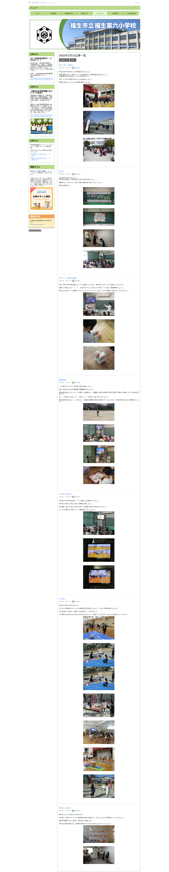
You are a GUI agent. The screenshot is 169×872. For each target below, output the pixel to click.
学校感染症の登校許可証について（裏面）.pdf (40, 159)
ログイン (137, 2)
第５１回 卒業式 (66, 65)
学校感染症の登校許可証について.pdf (39, 155)
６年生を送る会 (65, 494)
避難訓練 (62, 379)
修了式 (61, 171)
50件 (72, 60)
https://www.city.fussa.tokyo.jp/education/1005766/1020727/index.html (41, 115)
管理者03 (77, 68)
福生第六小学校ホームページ (43, 2)
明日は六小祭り (65, 807)
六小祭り (62, 598)
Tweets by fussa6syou (37, 224)
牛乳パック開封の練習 (68, 278)
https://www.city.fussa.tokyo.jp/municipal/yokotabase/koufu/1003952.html (41, 79)
